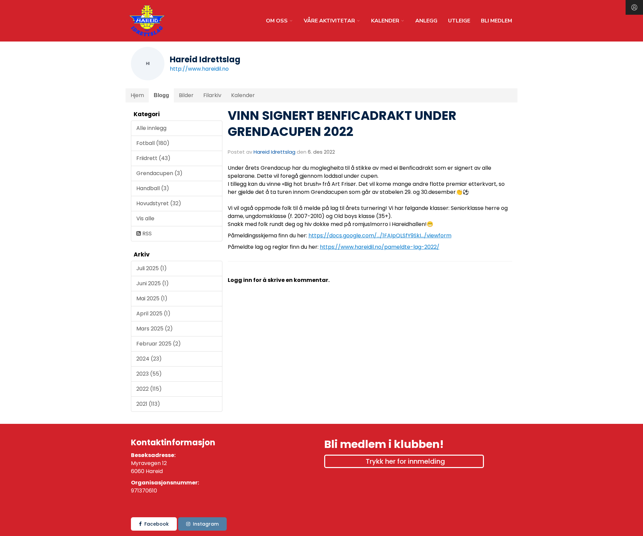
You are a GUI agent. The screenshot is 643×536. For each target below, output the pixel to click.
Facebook (156, 524)
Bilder (186, 95)
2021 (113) (148, 404)
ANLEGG (426, 20)
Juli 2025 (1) (151, 268)
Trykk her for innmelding (405, 461)
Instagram (206, 524)
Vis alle (145, 218)
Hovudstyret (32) (158, 203)
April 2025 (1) (153, 313)
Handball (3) (152, 188)
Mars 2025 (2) (154, 328)
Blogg (161, 95)
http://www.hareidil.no (199, 69)
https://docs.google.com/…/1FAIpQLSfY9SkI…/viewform (379, 235)
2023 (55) (149, 374)
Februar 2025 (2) (158, 344)
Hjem (137, 95)
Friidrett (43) (153, 158)
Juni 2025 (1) (152, 283)
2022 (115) (149, 389)
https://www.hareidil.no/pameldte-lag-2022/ (379, 247)
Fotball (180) (152, 143)
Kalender (243, 95)
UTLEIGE (459, 20)
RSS (146, 233)
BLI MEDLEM (496, 20)
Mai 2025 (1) (151, 298)
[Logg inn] (634, 7)
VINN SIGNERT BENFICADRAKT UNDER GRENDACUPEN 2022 (342, 123)
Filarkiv (212, 95)
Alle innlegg (151, 128)
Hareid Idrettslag (274, 151)
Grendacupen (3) (159, 173)
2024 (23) (149, 359)
